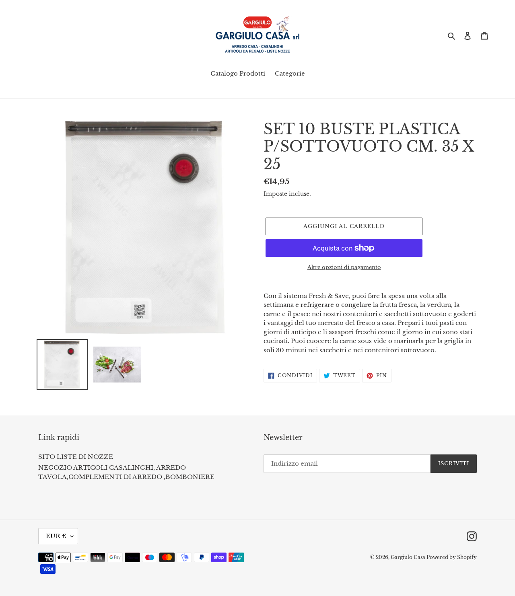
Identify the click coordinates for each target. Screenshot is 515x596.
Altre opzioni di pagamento (344, 267)
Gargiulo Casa (408, 557)
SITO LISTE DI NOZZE (75, 456)
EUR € (56, 536)
